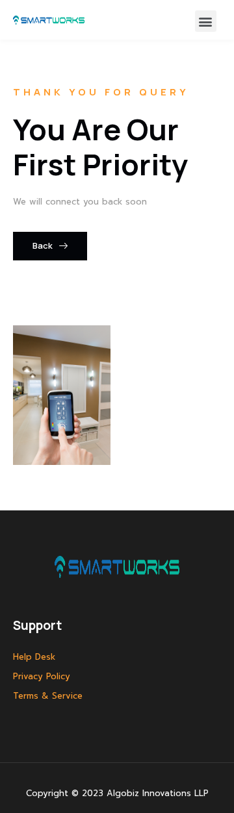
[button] (205, 21)
